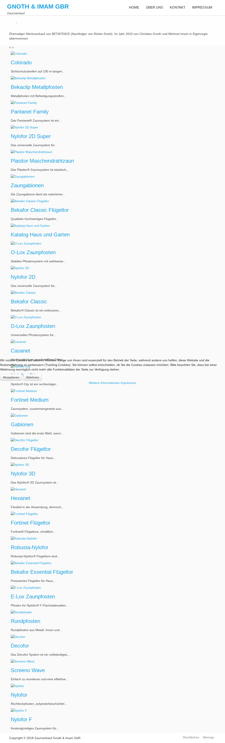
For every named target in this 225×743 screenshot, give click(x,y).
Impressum (128, 383)
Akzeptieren (11, 377)
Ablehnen (32, 377)
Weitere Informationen (104, 383)
